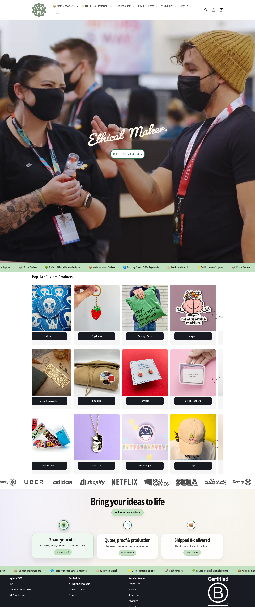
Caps (134, 465)
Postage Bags (86, 336)
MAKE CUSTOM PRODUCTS (127, 154)
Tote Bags (183, 400)
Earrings (86, 400)
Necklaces (38, 465)
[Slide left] (38, 315)
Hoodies (38, 400)
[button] (65, 6)
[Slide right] (216, 315)
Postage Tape (183, 336)
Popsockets (182, 465)
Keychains (38, 336)
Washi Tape (86, 465)
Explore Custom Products (127, 512)
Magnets (134, 336)
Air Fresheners (134, 400)
